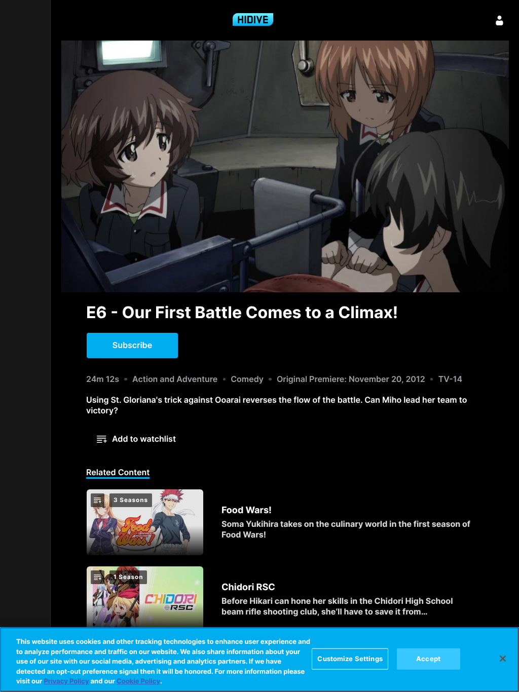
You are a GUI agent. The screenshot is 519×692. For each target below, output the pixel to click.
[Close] (503, 658)
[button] (132, 345)
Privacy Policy (66, 681)
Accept (428, 659)
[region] (259, 659)
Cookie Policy (138, 681)
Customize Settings (349, 659)
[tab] (118, 473)
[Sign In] (499, 20)
